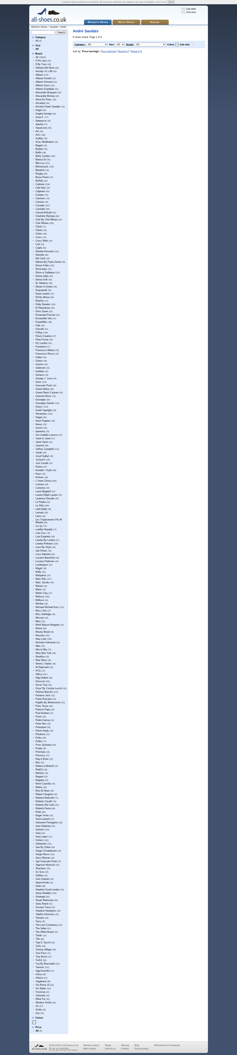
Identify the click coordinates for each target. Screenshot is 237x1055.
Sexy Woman (43, 857)
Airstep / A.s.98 (44, 71)
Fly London (41, 343)
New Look (41, 638)
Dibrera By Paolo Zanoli (48, 261)
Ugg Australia (43, 970)
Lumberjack (42, 564)
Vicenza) (40, 992)
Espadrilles (41, 322)
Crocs (39, 237)
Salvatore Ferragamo (47, 822)
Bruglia (39, 173)
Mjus (38, 621)
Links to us (110, 1048)
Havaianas (41, 413)
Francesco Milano (45, 350)
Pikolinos (40, 734)
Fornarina (41, 346)
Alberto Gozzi (43, 85)
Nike (38, 646)
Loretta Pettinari (44, 543)
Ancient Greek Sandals (48, 106)
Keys (38, 473)
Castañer (40, 209)
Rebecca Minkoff (45, 766)
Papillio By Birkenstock (48, 702)
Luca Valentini (43, 554)
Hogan (39, 417)
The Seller (41, 928)
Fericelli (40, 329)
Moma (39, 628)
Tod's (38, 946)
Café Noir (41, 187)
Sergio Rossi (42, 854)
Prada (39, 748)
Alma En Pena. (44, 99)
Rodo (38, 811)
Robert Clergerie (44, 794)
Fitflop (39, 332)
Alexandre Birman (45, 96)
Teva (38, 921)
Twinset (40, 967)
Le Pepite (41, 502)
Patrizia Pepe (43, 709)
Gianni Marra (42, 389)
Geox (38, 382)
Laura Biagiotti (43, 491)
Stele (38, 886)
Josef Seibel (42, 456)
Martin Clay (42, 593)
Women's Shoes (39, 27)
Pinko (39, 737)
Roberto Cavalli (44, 801)
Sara (38, 833)
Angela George (43, 113)
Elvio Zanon (42, 311)
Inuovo (39, 427)
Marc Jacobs (42, 582)
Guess (39, 406)
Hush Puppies (43, 420)
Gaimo (39, 360)
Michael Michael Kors (47, 607)
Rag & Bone (42, 759)
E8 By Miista (42, 297)
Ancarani (40, 103)
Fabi (38, 325)
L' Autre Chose (43, 480)
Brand (38, 53)
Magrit (39, 568)
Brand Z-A (136, 51)
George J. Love (44, 378)
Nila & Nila (41, 649)
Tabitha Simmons (45, 914)
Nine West (41, 660)
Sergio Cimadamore (46, 850)
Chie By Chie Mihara (47, 219)
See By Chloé (43, 847)
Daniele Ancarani (45, 251)
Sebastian (41, 843)
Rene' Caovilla (43, 783)
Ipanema (40, 431)
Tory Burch (41, 956)
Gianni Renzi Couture (47, 392)
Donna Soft (42, 279)
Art (37, 131)
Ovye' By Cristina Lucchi (49, 688)
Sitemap (125, 1045)
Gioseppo (41, 399)
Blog (137, 1045)
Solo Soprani (42, 879)
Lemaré (40, 512)
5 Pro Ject (41, 60)
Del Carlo (40, 258)
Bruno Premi (42, 177)
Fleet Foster (42, 339)
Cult (38, 244)
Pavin (39, 716)
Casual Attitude (44, 212)
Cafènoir (40, 184)
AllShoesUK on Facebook (167, 1045)
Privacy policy (141, 1048)
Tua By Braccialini (45, 963)
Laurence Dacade (45, 498)
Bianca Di (41, 159)
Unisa (39, 974)
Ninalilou (40, 656)
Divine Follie (42, 265)
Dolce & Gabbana (45, 272)
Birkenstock (42, 166)
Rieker (39, 787)
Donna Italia (42, 276)
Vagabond (41, 981)
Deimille (40, 254)
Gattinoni (40, 367)
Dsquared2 (41, 290)
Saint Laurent (43, 819)
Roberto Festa (43, 808)
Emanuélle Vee (44, 318)
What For (40, 999)
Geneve (40, 374)
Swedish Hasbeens (46, 910)
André (63, 27)
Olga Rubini (42, 677)
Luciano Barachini (45, 557)
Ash (38, 134)
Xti (37, 1006)
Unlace (39, 977)
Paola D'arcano (44, 699)
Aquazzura (41, 127)
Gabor (39, 357)
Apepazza (41, 120)
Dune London (43, 293)
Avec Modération (45, 141)
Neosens (40, 635)
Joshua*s (41, 459)
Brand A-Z (123, 51)
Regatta (40, 780)
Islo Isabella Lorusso (47, 434)
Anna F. (40, 117)
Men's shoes (90, 1048)
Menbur (40, 603)
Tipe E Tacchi (43, 942)
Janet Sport (42, 442)
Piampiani (41, 727)
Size (37, 45)
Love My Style (43, 547)
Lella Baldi (41, 509)
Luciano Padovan (45, 561)
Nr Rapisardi (42, 667)
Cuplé (39, 247)
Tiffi (38, 939)
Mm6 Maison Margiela (47, 624)
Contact (125, 1048)
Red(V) (39, 769)
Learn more (161, 2)
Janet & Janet (43, 438)
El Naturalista (43, 307)
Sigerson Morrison (45, 864)
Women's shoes (91, 1045)
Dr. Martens (42, 283)
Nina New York (43, 653)
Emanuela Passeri (45, 314)
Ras (38, 762)
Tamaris (40, 917)
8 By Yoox (41, 64)
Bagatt (39, 145)
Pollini (39, 741)
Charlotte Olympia (45, 216)
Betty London (43, 156)
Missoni (40, 617)
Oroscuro (40, 681)
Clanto (39, 230)
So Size (40, 871)
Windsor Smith (43, 1002)
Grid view (191, 12)
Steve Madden (43, 893)
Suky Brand (42, 903)
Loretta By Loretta (45, 540)
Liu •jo (39, 526)
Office (39, 674)
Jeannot (40, 445)
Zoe (38, 1013)
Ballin (38, 152)
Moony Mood (42, 631)
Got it (171, 2)
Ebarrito (40, 300)
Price (38, 1027)
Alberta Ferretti (43, 78)
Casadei (40, 205)
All (37, 40)
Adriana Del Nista (45, 67)
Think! (39, 935)
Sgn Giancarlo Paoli (46, 861)
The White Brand (45, 932)
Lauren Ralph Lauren (47, 494)
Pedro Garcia (43, 720)
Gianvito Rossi (43, 396)
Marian (39, 586)
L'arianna (40, 487)
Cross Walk (42, 240)
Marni (38, 589)
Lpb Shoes (41, 550)
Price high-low (108, 51)
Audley (39, 138)
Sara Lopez (42, 836)
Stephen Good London (47, 889)
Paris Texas (42, 706)
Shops (108, 1045)
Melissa (40, 596)
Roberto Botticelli (45, 797)
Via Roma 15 (42, 984)
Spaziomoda (42, 882)
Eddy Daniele (43, 304)
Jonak (39, 452)
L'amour (40, 484)
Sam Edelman (43, 826)
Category (40, 37)
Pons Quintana (43, 744)
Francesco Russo (45, 353)
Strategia (40, 896)
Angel (39, 110)
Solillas (39, 875)
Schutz (39, 840)
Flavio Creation (44, 336)
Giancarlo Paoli (44, 385)
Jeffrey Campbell (45, 449)
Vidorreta (40, 995)
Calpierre (40, 191)
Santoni (40, 829)
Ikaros (39, 424)
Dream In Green (44, 286)
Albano (39, 74)
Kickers (40, 477)
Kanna (39, 466)
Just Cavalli (42, 463)
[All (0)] (34, 1022)
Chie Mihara (42, 223)
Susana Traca (43, 907)
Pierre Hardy (42, 730)
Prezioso (40, 755)
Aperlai (39, 124)
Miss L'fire (41, 610)
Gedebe (40, 371)
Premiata (40, 751)
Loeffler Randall (44, 529)
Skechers (41, 868)
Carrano (40, 201)
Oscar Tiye (41, 684)
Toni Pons (41, 953)
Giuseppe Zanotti (45, 403)
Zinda (38, 1009)
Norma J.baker (43, 663)
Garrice (39, 364)
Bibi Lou (40, 163)
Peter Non (41, 723)
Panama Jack (43, 695)
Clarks (39, 233)
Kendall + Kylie (44, 470)
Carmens (40, 198)
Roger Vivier (42, 815)
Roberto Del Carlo (45, 804)
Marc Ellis (41, 578)
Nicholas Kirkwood (45, 642)
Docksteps (41, 269)
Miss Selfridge (43, 614)
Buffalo (39, 180)
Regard (39, 776)
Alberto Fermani (44, 81)
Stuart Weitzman (45, 900)
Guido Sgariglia (44, 410)
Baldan (39, 149)
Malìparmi (41, 575)
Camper (40, 194)
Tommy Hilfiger (44, 949)
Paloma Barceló (44, 691)
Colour (39, 1017)
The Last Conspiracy (47, 924)
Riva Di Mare (42, 790)
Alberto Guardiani (45, 89)
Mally (38, 571)
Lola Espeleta (43, 536)
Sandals (54, 27)
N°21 (38, 670)
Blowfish (40, 170)
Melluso (40, 600)
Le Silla (40, 505)
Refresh (40, 773)
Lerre (38, 516)
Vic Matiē (41, 988)
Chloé (39, 226)
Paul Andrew (42, 713)
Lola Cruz (41, 533)
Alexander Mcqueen (46, 92)
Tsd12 (39, 960)
